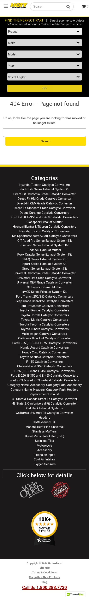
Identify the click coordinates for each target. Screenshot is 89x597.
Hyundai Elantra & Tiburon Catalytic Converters (44, 226)
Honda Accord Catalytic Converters (44, 348)
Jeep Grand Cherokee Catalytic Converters (44, 301)
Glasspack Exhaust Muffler (44, 222)
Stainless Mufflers (44, 431)
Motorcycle (44, 445)
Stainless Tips (44, 441)
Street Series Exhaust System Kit (44, 268)
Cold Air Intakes (44, 459)
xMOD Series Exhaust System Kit (44, 292)
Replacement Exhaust (44, 394)
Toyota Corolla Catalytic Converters (44, 315)
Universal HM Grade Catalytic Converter (44, 278)
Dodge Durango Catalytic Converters (44, 213)
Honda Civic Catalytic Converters (44, 352)
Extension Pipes (44, 455)
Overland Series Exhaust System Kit (44, 245)
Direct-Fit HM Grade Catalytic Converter (44, 199)
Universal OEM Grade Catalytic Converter (44, 282)
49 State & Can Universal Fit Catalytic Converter (44, 403)
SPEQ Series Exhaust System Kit (44, 259)
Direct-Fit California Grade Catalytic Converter (44, 194)
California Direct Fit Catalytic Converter (44, 338)
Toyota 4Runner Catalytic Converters (44, 310)
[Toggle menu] (5, 6)
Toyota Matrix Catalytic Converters (44, 320)
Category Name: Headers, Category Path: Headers (44, 390)
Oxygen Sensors (45, 464)
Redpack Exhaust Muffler (44, 250)
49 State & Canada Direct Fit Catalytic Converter (44, 399)
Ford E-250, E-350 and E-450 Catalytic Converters (44, 217)
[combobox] (51, 6)
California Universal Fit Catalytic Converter (44, 413)
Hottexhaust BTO (44, 422)
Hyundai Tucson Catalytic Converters (44, 185)
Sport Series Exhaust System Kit (44, 264)
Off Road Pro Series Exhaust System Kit (44, 241)
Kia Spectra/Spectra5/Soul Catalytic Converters (44, 236)
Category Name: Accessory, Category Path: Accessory (44, 385)
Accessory (44, 450)
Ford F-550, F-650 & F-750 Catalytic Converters (44, 343)
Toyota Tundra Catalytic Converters (44, 329)
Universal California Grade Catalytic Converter (45, 273)
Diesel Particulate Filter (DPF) (44, 436)
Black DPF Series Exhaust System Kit (45, 189)
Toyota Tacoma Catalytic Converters (44, 324)
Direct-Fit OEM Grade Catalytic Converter (44, 203)
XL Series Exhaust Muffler (44, 287)
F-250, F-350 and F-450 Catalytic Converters (44, 371)
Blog (44, 582)
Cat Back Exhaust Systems (44, 408)
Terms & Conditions (44, 572)
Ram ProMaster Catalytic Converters (45, 306)
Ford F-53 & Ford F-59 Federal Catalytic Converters (44, 380)
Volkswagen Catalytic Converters (44, 334)
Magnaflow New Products (44, 577)
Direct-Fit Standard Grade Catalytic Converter (44, 208)
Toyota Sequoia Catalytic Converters (45, 357)
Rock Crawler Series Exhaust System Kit (44, 254)
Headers (44, 417)
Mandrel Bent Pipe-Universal (45, 427)
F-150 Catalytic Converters (44, 362)
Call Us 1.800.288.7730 (44, 587)
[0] (84, 7)
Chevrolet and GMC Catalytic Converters (44, 366)
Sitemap (45, 567)
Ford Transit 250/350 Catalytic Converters (44, 296)
